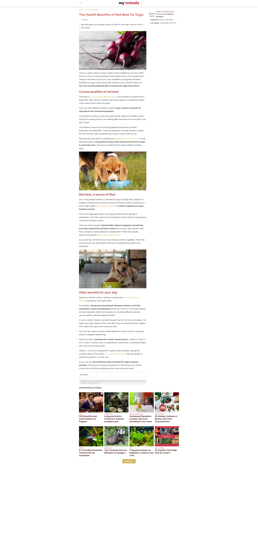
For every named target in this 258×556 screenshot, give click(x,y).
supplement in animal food (127, 139)
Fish (131, 448)
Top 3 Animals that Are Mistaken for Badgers (115, 451)
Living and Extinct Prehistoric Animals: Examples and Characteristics (114, 419)
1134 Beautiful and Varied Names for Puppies (88, 419)
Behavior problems (136, 414)
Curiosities (108, 414)
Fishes (81, 448)
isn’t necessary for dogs (114, 354)
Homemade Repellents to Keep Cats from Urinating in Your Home (141, 419)
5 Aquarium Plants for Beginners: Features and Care (141, 453)
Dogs (81, 414)
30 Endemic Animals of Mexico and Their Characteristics (166, 419)
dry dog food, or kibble (105, 206)
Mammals (107, 448)
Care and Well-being (91, 10)
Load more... (129, 461)
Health (81, 10)
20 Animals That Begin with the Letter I (166, 451)
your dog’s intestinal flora (109, 235)
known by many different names (102, 97)
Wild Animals (159, 414)
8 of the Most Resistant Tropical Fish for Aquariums (90, 453)
